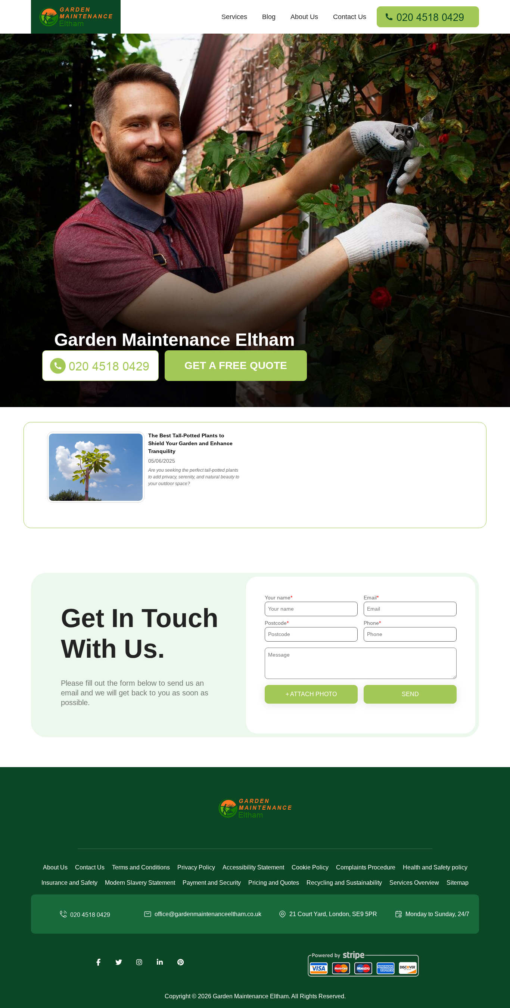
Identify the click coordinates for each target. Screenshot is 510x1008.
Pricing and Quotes (273, 883)
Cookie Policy (310, 867)
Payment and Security (212, 883)
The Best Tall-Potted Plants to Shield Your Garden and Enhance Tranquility (190, 443)
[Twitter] (118, 962)
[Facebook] (98, 962)
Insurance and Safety (69, 883)
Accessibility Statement (253, 867)
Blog (269, 17)
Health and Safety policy (435, 867)
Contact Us (349, 17)
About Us (304, 17)
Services (234, 17)
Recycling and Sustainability (344, 883)
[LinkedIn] (159, 962)
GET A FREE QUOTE (235, 365)
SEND (410, 694)
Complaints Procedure (365, 867)
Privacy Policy (196, 867)
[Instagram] (139, 962)
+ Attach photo (311, 694)
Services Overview (414, 883)
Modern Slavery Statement (140, 883)
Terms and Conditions (141, 867)
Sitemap (458, 883)
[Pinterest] (180, 962)
